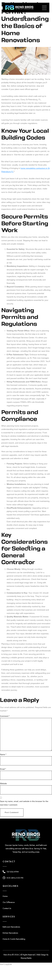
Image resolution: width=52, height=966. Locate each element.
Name (3, 754)
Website (3, 783)
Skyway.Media (26, 958)
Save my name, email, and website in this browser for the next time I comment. (24, 803)
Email (3, 769)
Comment (4, 716)
